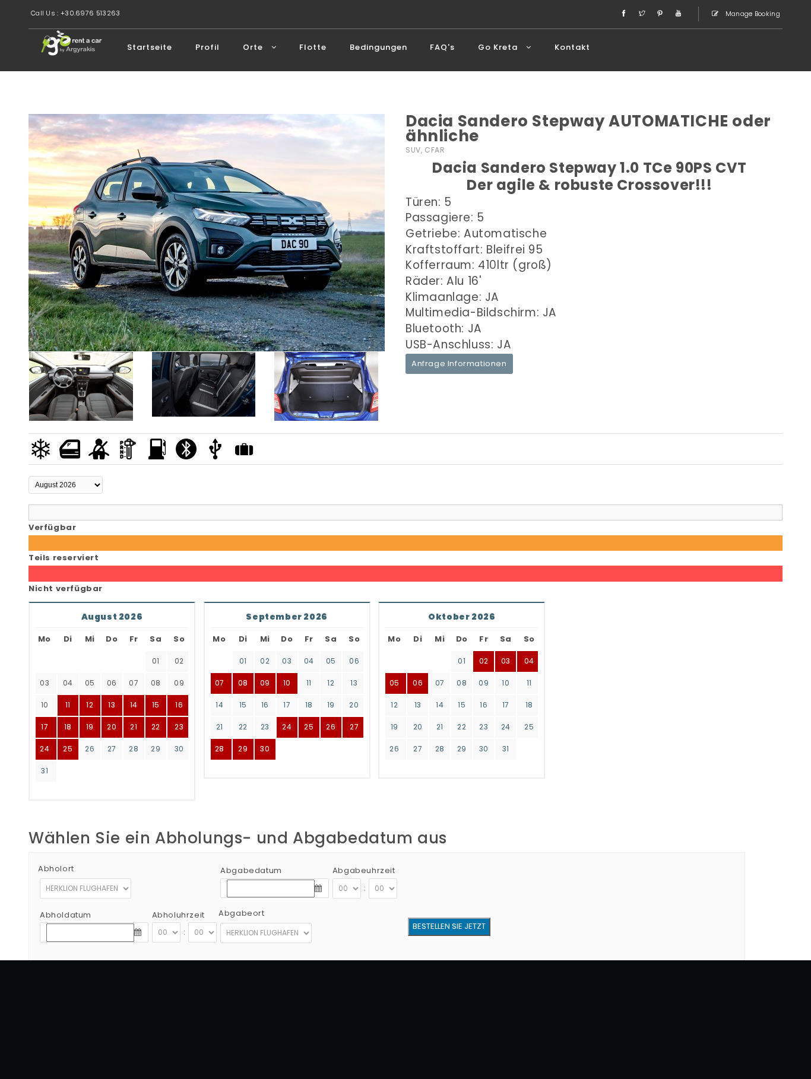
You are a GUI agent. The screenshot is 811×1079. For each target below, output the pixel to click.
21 (133, 727)
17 (286, 705)
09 (265, 683)
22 (155, 727)
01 (243, 661)
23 (179, 727)
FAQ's (442, 47)
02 (265, 661)
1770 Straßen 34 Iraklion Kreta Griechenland (654, 1003)
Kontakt (572, 47)
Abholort (56, 868)
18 (309, 705)
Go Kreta (499, 47)
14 (219, 705)
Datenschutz (711, 1032)
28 (133, 749)
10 (287, 683)
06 (354, 661)
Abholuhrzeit (178, 915)
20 (354, 705)
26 (89, 749)
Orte (254, 47)
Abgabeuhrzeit (363, 870)
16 (265, 705)
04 (309, 661)
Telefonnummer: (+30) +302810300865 (661, 1018)
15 (243, 705)
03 (287, 661)
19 (331, 705)
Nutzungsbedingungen (637, 1032)
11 (309, 683)
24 (44, 749)
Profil (207, 47)
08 (243, 683)
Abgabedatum (251, 870)
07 (219, 683)
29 (155, 749)
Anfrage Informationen (459, 363)
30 (179, 749)
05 (331, 661)
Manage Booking (752, 13)
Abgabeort (241, 913)
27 (111, 749)
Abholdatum (65, 915)
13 (353, 683)
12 (330, 683)
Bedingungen (378, 47)
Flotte (313, 47)
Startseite (149, 47)
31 (44, 771)
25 (67, 749)
